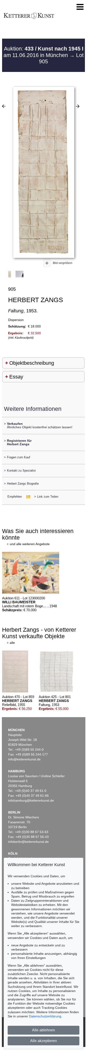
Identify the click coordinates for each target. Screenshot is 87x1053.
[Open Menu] (80, 7)
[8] (77, 106)
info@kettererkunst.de (24, 759)
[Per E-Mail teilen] (27, 496)
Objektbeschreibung (31, 363)
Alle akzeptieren (43, 1041)
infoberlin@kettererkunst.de (28, 842)
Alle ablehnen (43, 1030)
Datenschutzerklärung (45, 1016)
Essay (16, 377)
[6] (4, 106)
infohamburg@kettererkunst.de (31, 800)
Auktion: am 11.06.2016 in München (43, 52)
